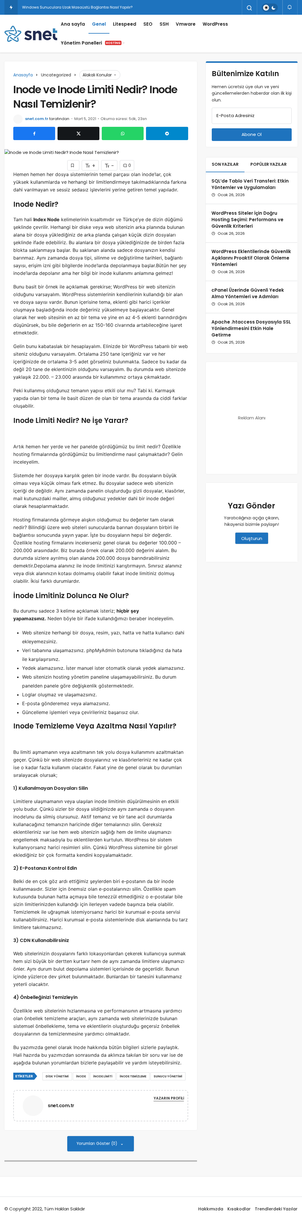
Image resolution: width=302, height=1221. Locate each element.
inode (81, 1076)
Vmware (186, 24)
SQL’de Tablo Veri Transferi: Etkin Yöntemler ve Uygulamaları (250, 184)
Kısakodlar (239, 1209)
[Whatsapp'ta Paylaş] (123, 133)
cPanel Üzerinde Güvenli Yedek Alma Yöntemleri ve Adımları (247, 293)
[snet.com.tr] (35, 1105)
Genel (99, 24)
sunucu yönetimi (168, 1076)
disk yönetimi (57, 1076)
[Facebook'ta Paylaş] (34, 133)
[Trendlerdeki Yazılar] (11, 7)
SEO (147, 24)
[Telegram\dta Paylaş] (167, 133)
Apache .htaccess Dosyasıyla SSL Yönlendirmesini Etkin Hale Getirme (251, 328)
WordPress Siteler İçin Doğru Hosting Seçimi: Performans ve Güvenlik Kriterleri (247, 219)
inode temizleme (133, 1076)
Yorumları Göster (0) (97, 1143)
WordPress (215, 24)
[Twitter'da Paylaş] (78, 133)
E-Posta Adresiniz (235, 115)
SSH (164, 24)
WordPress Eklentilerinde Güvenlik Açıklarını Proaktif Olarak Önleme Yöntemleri (251, 258)
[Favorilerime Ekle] (73, 165)
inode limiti (102, 1076)
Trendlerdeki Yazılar (276, 1209)
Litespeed (124, 24)
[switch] (270, 8)
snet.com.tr (36, 119)
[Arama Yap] (249, 8)
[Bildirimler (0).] (290, 7)
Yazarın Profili (169, 1098)
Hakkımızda (210, 1209)
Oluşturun (251, 538)
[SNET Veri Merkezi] (30, 34)
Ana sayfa (73, 24)
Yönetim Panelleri (91, 43)
